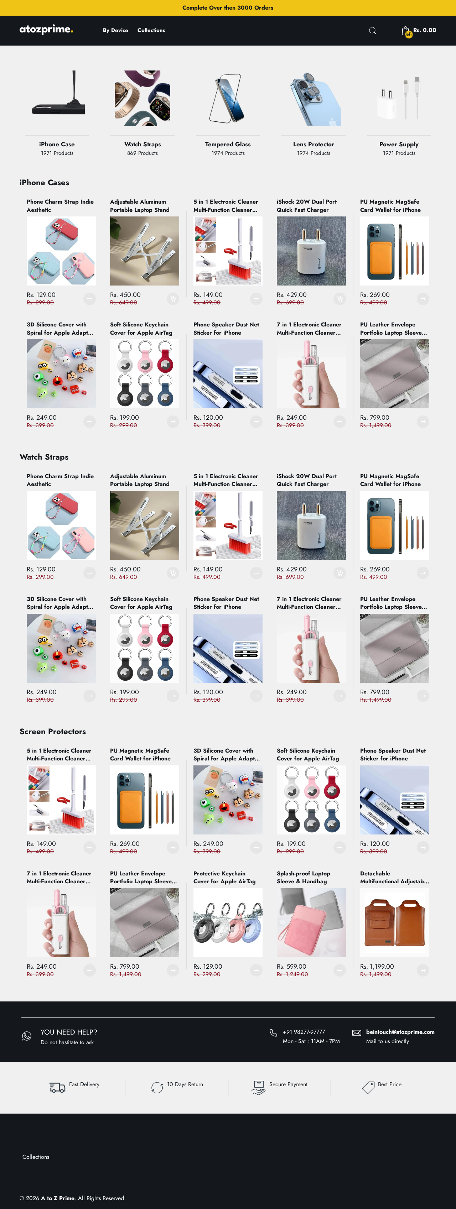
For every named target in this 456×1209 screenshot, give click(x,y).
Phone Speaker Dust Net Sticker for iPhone (226, 328)
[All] (228, 108)
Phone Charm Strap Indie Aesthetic (60, 206)
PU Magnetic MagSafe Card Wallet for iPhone (390, 206)
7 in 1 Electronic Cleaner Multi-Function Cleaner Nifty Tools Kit (309, 329)
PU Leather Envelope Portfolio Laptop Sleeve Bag (391, 329)
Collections (35, 1157)
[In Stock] (57, 108)
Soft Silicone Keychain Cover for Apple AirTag (141, 328)
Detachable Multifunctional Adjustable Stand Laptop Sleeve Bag (394, 878)
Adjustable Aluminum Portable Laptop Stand (140, 206)
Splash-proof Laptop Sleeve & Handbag (303, 877)
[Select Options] (89, 299)
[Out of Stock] (142, 108)
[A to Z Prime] (46, 32)
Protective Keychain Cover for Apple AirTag (224, 877)
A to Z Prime (57, 1198)
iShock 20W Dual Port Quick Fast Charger (307, 206)
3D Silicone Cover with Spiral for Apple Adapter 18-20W (60, 329)
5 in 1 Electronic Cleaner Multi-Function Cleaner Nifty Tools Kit (225, 206)
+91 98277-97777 (304, 1032)
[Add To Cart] (173, 299)
